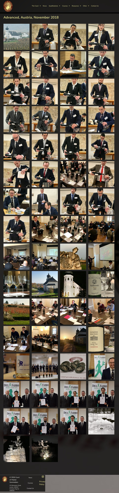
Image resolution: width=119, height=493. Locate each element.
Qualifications (53, 6)
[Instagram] (43, 477)
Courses (65, 6)
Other (85, 6)
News (45, 6)
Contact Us (95, 6)
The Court (35, 6)
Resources (75, 6)
